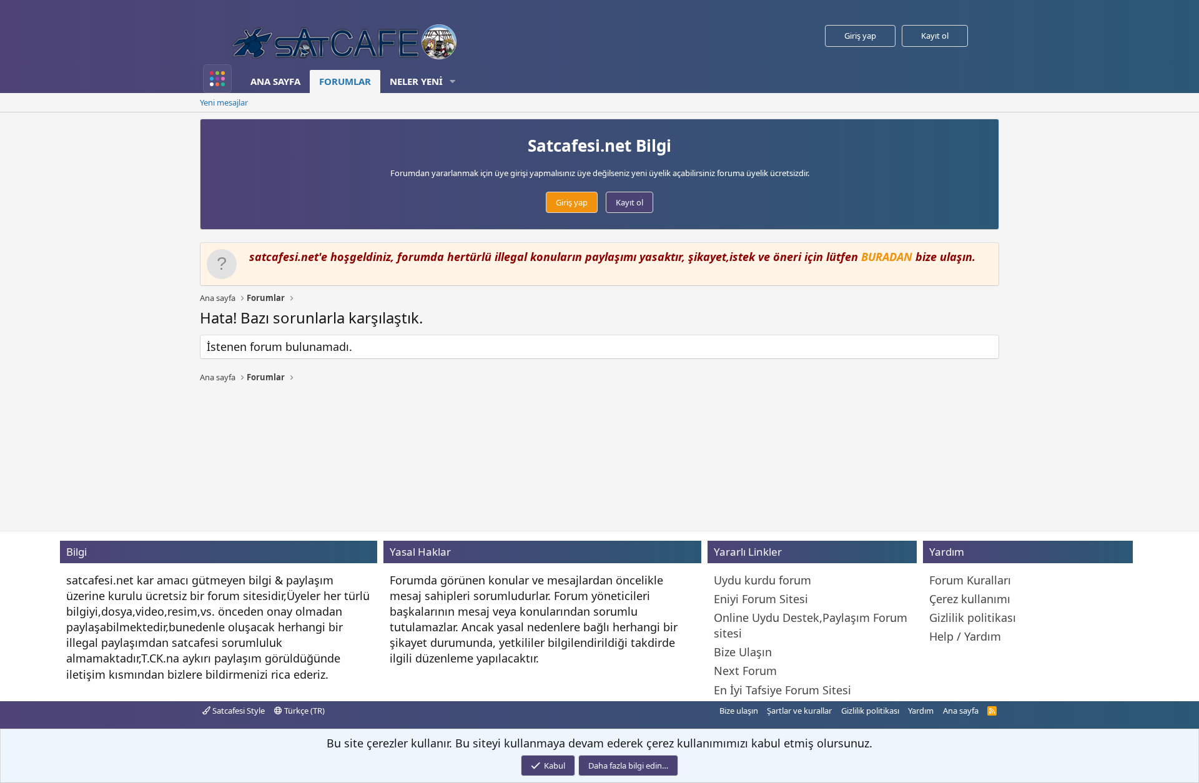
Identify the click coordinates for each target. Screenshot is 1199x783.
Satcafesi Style (237, 710)
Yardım (921, 710)
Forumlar (345, 81)
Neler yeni (416, 81)
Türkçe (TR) (303, 710)
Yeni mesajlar (224, 102)
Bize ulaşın (738, 710)
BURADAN (886, 256)
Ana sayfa (275, 81)
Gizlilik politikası (870, 710)
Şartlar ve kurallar (799, 710)
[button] (452, 81)
